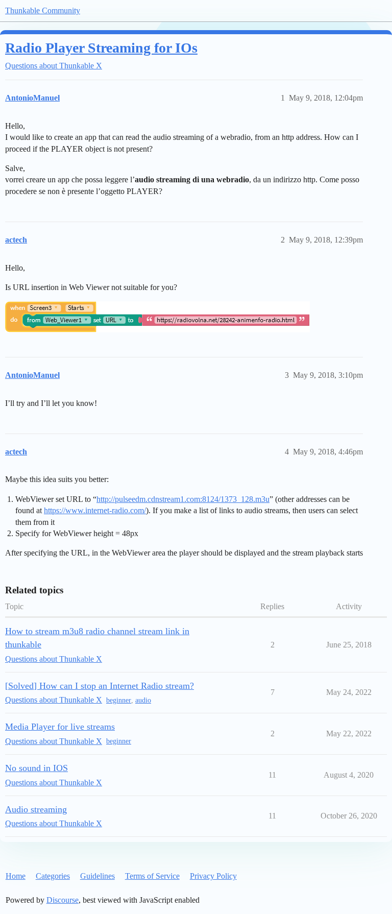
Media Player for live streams (60, 726)
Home (16, 876)
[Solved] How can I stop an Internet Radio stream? (99, 686)
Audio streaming (36, 809)
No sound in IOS (36, 768)
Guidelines (97, 876)
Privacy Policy (213, 876)
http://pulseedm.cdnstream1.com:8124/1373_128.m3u (183, 499)
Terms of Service (152, 876)
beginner (118, 700)
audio (143, 700)
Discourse (62, 900)
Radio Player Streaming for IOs (101, 48)
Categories (53, 876)
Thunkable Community (42, 10)
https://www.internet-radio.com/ (95, 510)
